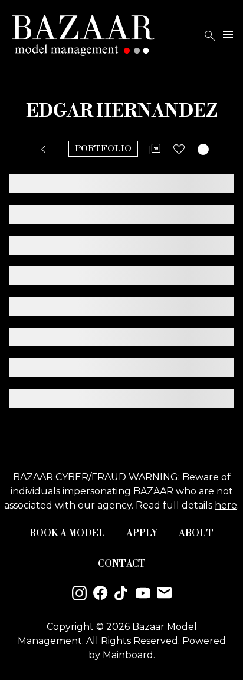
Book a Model (67, 533)
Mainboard (128, 655)
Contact (122, 564)
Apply (141, 533)
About (196, 533)
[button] (45, 150)
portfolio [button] (103, 148)
